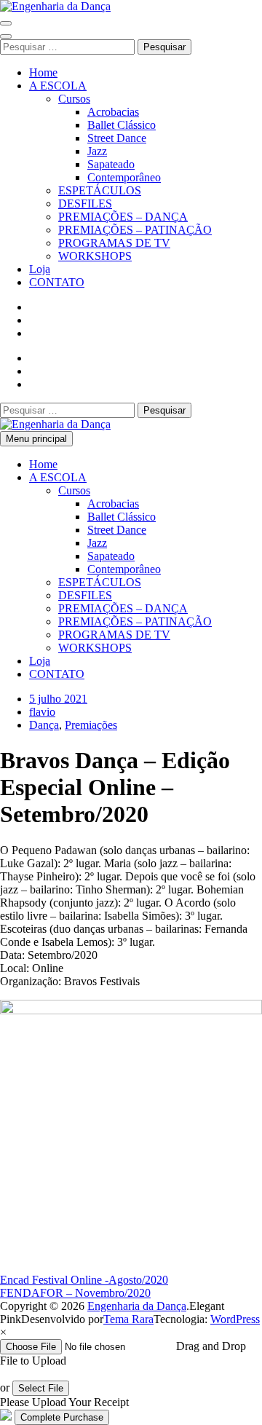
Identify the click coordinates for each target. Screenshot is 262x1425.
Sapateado (111, 164)
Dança (44, 725)
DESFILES (85, 203)
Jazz (97, 151)
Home (43, 72)
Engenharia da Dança (136, 1306)
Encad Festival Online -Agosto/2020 (84, 1280)
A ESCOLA (58, 85)
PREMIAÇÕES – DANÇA (123, 216)
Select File (40, 1388)
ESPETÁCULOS (99, 190)
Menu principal (36, 438)
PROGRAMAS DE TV (114, 243)
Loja (39, 269)
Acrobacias (113, 112)
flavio (42, 712)
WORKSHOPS (95, 256)
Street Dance (116, 138)
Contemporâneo (124, 177)
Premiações (91, 725)
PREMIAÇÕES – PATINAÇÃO (135, 230)
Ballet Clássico (121, 125)
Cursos (74, 98)
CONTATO (56, 282)
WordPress (235, 1319)
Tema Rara (128, 1319)
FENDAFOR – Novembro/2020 (75, 1293)
